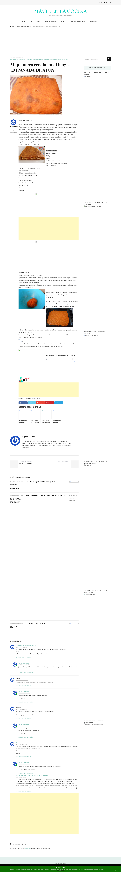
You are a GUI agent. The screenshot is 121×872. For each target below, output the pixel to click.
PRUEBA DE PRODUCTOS (78, 21)
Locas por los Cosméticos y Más (26, 645)
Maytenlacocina (13, 126)
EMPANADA (29, 59)
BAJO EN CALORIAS (51, 21)
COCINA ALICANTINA (16, 499)
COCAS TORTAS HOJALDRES (17, 59)
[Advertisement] (60, 39)
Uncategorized (63, 59)
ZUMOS (12, 627)
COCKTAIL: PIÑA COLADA (35, 623)
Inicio (24, 21)
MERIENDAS (13, 501)
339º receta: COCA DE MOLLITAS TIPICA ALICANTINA (46, 495)
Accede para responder (23, 657)
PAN (19, 501)
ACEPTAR (60, 870)
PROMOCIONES (14, 484)
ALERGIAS (64, 21)
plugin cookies (117, 870)
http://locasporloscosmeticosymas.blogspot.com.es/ (31, 654)
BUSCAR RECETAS (34, 21)
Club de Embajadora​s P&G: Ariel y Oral (40, 482)
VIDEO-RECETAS (94, 21)
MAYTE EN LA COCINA (60, 11)
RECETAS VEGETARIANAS (50, 59)
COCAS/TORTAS (14, 498)
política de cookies (81, 869)
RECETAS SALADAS (38, 59)
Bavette (18, 743)
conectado (27, 848)
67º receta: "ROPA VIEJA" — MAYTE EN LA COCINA (32, 775)
